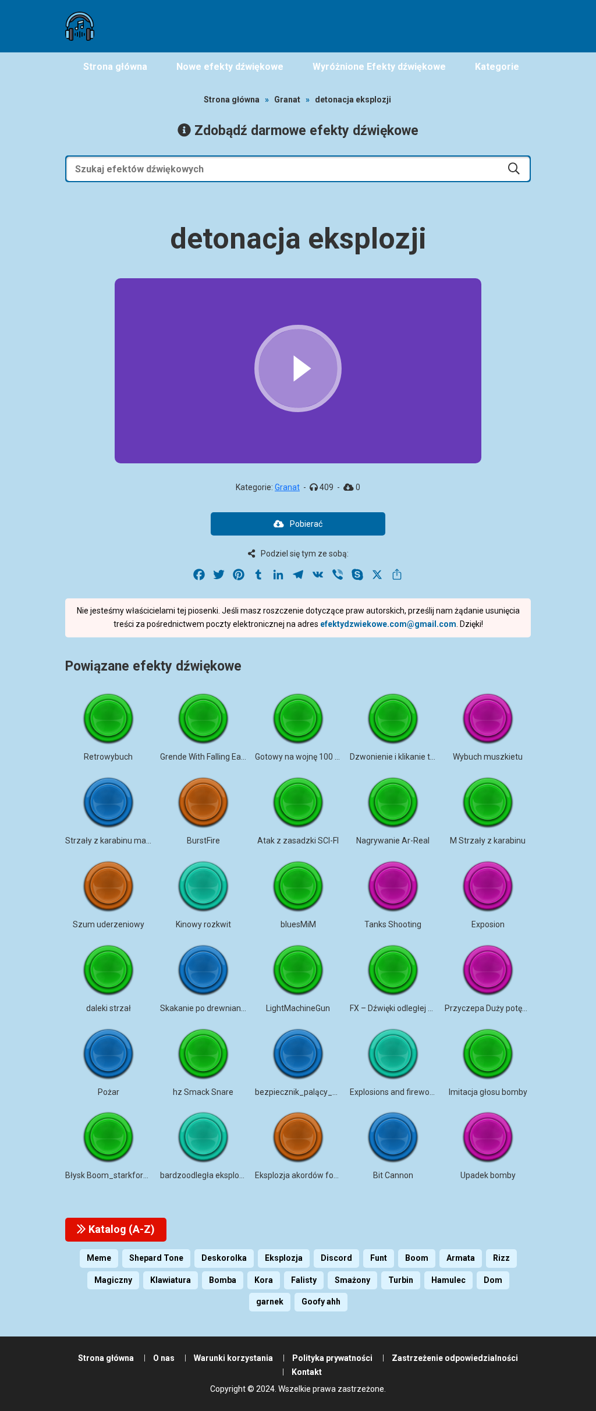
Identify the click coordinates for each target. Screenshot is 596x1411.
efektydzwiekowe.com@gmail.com (388, 624)
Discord (336, 1258)
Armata (460, 1258)
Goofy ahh (320, 1301)
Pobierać (306, 524)
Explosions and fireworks (395, 1092)
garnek (269, 1301)
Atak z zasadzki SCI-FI (298, 840)
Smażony (352, 1280)
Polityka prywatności (332, 1358)
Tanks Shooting (392, 924)
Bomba (222, 1280)
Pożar (108, 1092)
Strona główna (232, 99)
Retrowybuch (108, 756)
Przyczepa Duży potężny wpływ (502, 1008)
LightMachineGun (298, 1008)
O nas (164, 1358)
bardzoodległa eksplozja (205, 1175)
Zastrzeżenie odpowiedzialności (455, 1358)
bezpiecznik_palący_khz (300, 1092)
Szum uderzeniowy (108, 924)
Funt (378, 1258)
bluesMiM (298, 924)
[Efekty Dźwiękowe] (79, 26)
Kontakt (307, 1372)
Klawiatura (170, 1280)
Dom (493, 1280)
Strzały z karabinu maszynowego (127, 840)
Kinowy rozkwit (203, 924)
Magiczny (113, 1280)
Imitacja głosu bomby (488, 1092)
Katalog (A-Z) (120, 1229)
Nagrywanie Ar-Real (393, 840)
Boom (416, 1258)
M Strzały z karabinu (488, 840)
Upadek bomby (488, 1175)
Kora (263, 1280)
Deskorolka (224, 1258)
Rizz (501, 1258)
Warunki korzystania (233, 1358)
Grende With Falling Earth (205, 756)
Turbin (400, 1280)
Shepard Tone (156, 1258)
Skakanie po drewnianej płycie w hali (226, 1008)
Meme (99, 1258)
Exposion (488, 924)
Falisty (304, 1280)
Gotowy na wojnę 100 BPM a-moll (316, 756)
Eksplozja (284, 1258)
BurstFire (203, 840)
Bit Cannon (393, 1175)
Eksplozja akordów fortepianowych (319, 1175)
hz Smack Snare (203, 1092)
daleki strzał (108, 1008)
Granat (287, 99)
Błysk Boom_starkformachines (122, 1175)
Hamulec (448, 1280)
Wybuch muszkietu (488, 756)
